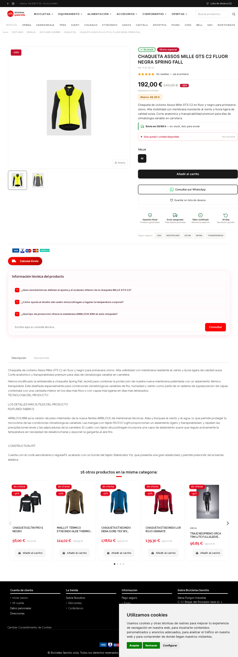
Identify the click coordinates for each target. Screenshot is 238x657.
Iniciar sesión (20, 597)
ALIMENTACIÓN (98, 13)
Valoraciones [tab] (41, 357)
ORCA (193, 528)
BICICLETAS (42, 13)
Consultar (215, 327)
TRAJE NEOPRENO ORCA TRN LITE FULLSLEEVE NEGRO (205, 535)
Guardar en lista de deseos (190, 200)
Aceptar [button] (134, 645)
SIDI (210, 25)
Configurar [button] (170, 645)
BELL (199, 25)
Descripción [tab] (19, 357)
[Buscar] (234, 14)
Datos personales (20, 608)
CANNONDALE (45, 25)
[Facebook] (7, 3)
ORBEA (26, 25)
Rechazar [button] (151, 645)
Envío (127, 603)
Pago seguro (129, 597)
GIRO (188, 25)
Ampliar (121, 162)
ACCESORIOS (126, 13)
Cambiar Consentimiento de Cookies (29, 627)
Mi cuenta (18, 603)
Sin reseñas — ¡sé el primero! (172, 74)
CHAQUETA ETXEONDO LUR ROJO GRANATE (163, 529)
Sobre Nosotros (75, 597)
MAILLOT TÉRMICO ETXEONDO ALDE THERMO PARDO (73, 529)
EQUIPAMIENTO (69, 13)
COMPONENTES (153, 13)
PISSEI (176, 25)
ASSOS (126, 25)
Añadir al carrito (188, 174)
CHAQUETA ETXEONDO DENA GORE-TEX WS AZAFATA (116, 529)
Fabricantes (75, 603)
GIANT (75, 25)
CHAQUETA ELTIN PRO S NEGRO (27, 529)
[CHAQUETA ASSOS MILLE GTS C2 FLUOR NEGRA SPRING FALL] (17, 180)
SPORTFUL (160, 25)
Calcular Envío (25, 261)
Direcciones (17, 613)
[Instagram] (13, 3)
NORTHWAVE (226, 25)
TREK (62, 25)
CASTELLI (142, 25)
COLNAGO (90, 25)
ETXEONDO (109, 25)
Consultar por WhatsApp (190, 189)
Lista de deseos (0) (221, 3)
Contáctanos (75, 608)
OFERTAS (178, 13)
